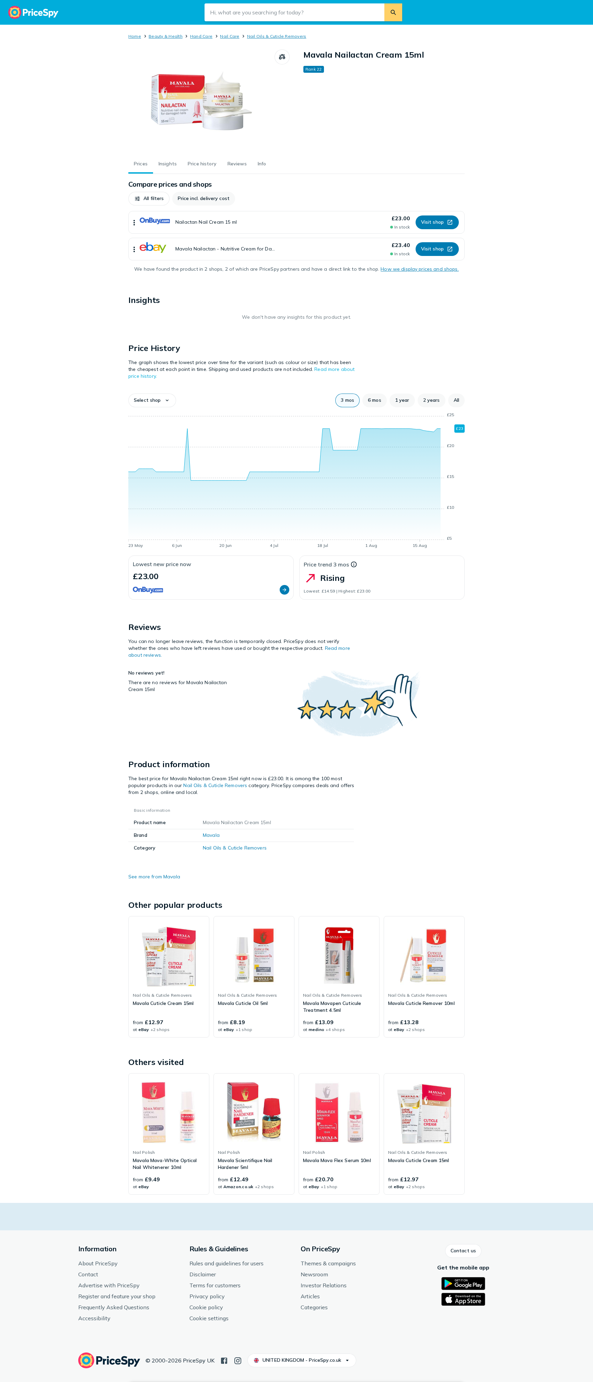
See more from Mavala (154, 877)
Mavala (211, 835)
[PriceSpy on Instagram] (238, 1360)
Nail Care (229, 36)
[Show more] (134, 222)
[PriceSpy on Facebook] (224, 1360)
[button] (149, 199)
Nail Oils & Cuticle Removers (276, 36)
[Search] (393, 12)
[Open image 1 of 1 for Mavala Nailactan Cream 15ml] (201, 100)
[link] (168, 977)
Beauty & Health (166, 36)
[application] (296, 481)
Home (134, 36)
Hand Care (201, 36)
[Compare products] (282, 57)
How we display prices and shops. (419, 269)
